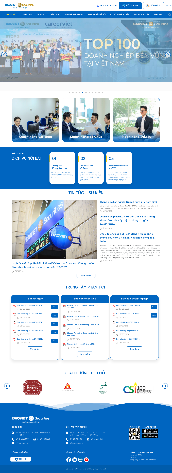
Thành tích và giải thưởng (135, 129)
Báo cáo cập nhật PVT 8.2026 (128, 305)
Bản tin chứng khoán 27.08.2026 (30, 314)
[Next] (168, 54)
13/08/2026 (124, 343)
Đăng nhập (155, 5)
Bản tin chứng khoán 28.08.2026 (30, 305)
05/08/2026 (75, 312)
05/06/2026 (75, 329)
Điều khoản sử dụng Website (141, 452)
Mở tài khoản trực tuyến (118, 166)
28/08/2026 (20, 271)
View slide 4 (79, 92)
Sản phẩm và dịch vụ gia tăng (84, 129)
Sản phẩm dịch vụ (132, 127)
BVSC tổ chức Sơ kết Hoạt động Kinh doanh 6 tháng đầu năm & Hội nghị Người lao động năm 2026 (127, 238)
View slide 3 (76, 92)
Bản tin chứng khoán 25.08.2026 (30, 331)
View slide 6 (86, 92)
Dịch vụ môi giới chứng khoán (33, 129)
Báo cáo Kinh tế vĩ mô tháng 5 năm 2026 (83, 325)
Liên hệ (128, 134)
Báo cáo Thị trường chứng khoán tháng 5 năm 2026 (83, 335)
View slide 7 (89, 92)
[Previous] (4, 54)
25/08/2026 (25, 334)
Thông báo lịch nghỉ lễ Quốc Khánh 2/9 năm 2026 (129, 202)
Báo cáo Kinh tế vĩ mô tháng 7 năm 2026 (83, 316)
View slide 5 (82, 92)
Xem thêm (91, 184)
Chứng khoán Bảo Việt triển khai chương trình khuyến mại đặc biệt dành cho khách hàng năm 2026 (62, 184)
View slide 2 (73, 92)
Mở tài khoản (132, 5)
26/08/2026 (25, 326)
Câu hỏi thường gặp (133, 132)
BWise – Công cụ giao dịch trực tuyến (36, 127)
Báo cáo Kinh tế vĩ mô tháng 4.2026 (81, 344)
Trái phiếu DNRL (86, 166)
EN (170, 5)
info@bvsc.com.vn (22, 443)
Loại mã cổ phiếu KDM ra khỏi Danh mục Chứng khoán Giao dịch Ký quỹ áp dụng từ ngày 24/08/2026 (127, 220)
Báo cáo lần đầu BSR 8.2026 (127, 314)
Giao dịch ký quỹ (28, 134)
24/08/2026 (108, 211)
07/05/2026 (75, 348)
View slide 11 (102, 92)
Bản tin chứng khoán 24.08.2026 (30, 339)
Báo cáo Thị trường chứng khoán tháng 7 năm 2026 (83, 307)
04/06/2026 (75, 339)
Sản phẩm (18, 153)
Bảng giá (113, 5)
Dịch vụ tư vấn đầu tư (81, 132)
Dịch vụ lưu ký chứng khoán (32, 132)
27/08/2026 (25, 318)
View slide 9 (95, 92)
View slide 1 (69, 92)
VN (166, 5)
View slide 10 (99, 92)
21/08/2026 (107, 228)
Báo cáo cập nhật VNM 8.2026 (128, 331)
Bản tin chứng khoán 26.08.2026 (30, 322)
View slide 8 (92, 92)
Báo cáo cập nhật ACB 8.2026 (128, 339)
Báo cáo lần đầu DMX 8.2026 (127, 322)
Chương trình (57, 166)
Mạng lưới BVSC (136, 455)
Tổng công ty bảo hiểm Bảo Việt (143, 460)
